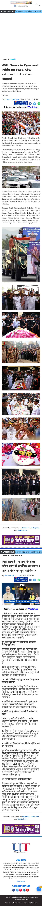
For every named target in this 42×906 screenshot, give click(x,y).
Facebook (25, 528)
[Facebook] (13, 890)
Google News (22, 530)
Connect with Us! (21, 885)
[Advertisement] (21, 36)
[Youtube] (27, 890)
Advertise (31, 903)
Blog (36, 903)
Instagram (35, 528)
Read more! (21, 881)
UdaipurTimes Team (12, 99)
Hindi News (15, 556)
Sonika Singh (9, 575)
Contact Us (14, 903)
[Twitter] (17, 890)
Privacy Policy (22, 903)
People (13, 59)
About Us (21, 859)
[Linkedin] (24, 890)
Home (4, 59)
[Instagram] (20, 890)
